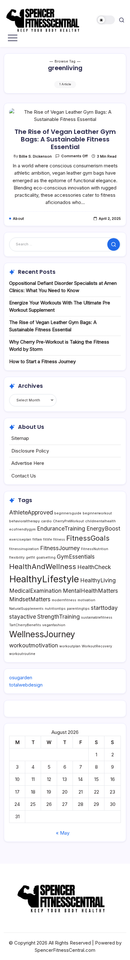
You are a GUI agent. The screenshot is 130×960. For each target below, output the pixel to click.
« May (62, 833)
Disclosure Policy (30, 451)
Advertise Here (27, 463)
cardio (46, 521)
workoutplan (69, 646)
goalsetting (46, 557)
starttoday (104, 607)
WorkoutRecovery (97, 646)
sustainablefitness (96, 617)
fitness (59, 539)
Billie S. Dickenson (35, 156)
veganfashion (53, 625)
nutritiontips (55, 609)
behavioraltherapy (24, 521)
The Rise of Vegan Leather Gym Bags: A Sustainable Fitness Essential (65, 139)
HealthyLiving (98, 580)
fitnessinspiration (24, 549)
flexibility (17, 557)
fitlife (47, 539)
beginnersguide (67, 513)
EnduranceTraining (61, 528)
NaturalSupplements (26, 609)
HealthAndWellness (42, 566)
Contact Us (23, 476)
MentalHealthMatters (90, 590)
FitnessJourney (60, 548)
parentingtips (78, 609)
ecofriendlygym (22, 529)
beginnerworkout (97, 513)
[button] (106, 20)
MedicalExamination (35, 590)
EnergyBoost (103, 528)
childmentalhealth (100, 521)
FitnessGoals (87, 538)
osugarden (20, 678)
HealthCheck (94, 567)
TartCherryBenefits (25, 625)
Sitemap (20, 438)
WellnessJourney (42, 634)
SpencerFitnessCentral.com (65, 950)
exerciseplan (20, 539)
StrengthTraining (58, 616)
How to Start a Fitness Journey (42, 361)
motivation (86, 600)
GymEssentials (76, 556)
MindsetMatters (29, 599)
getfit (30, 557)
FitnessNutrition (94, 549)
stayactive (22, 616)
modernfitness (64, 600)
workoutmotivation (33, 645)
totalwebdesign (26, 685)
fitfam (37, 539)
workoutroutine (22, 654)
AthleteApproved (31, 512)
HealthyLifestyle (44, 579)
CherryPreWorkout (68, 521)
